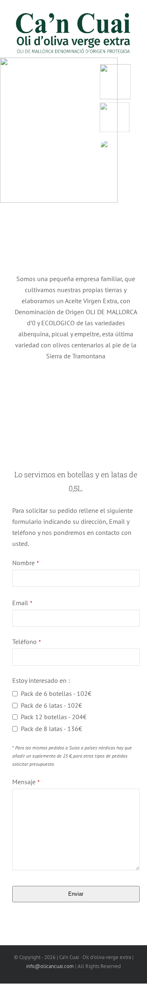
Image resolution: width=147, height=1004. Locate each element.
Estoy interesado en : (41, 680)
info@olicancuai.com (50, 966)
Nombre (25, 563)
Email (22, 603)
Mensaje (26, 782)
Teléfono (26, 641)
